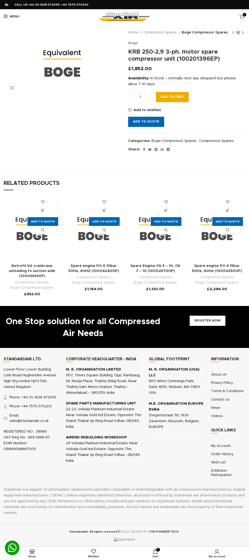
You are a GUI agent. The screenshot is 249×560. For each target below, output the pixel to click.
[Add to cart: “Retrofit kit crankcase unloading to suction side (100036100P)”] (42, 210)
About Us (219, 374)
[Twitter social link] (150, 149)
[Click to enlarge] (12, 88)
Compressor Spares (160, 32)
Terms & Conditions (227, 391)
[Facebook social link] (144, 149)
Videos (217, 416)
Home (133, 32)
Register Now (208, 320)
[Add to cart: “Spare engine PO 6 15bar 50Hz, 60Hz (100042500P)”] (227, 210)
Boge (133, 43)
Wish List (218, 462)
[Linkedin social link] (6, 4)
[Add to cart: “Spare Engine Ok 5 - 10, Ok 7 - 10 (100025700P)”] (166, 210)
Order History (222, 454)
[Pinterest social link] (156, 149)
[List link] (31, 397)
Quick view (42, 230)
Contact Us (220, 399)
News (215, 408)
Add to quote (146, 121)
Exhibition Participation (221, 473)
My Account (221, 446)
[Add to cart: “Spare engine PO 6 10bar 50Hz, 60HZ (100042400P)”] (104, 210)
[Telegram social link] (168, 149)
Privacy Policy (222, 383)
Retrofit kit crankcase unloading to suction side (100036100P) (32, 271)
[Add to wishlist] (42, 202)
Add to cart (172, 97)
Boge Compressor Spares (205, 32)
